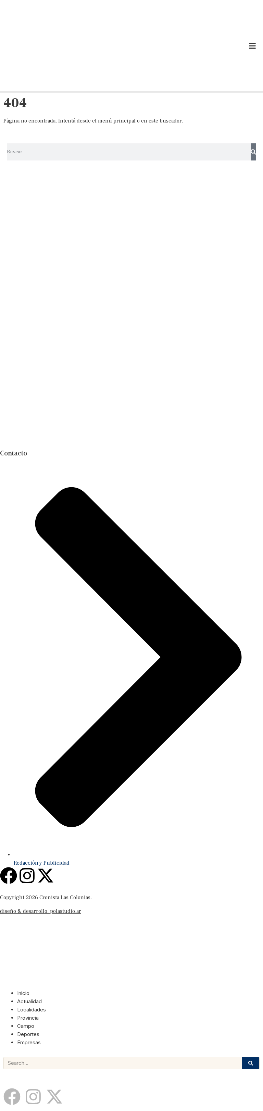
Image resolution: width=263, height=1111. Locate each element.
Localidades (31, 1009)
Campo (25, 1026)
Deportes (28, 1034)
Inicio (23, 993)
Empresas (29, 1042)
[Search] (253, 151)
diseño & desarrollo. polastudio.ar (40, 911)
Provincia (28, 1018)
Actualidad (29, 1001)
